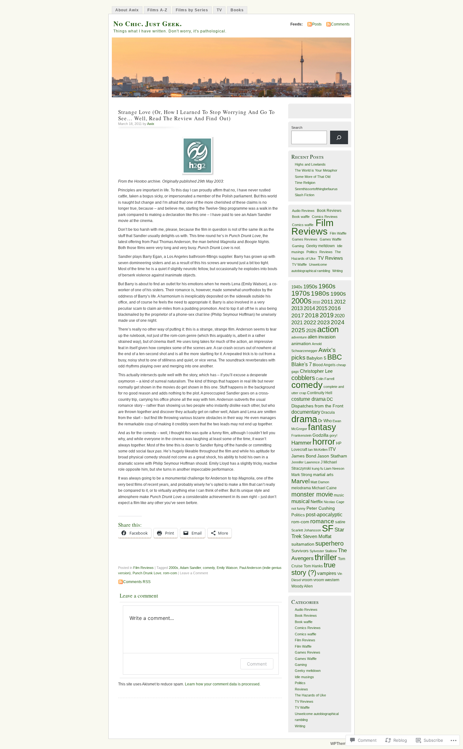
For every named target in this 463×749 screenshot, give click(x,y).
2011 (327, 301)
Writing (337, 271)
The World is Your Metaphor (316, 170)
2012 (340, 301)
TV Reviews (330, 258)
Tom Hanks (313, 566)
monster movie (312, 494)
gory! (333, 435)
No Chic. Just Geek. (147, 23)
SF (328, 528)
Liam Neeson (334, 468)
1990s (338, 294)
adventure (299, 337)
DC (330, 399)
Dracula (328, 412)
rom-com (170, 573)
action (328, 329)
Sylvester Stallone (323, 551)
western (332, 579)
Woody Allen (302, 586)
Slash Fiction (304, 195)
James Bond (303, 456)
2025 (298, 330)
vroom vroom (313, 580)
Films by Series (192, 10)
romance (322, 521)
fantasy (322, 427)
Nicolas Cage (334, 502)
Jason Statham (332, 455)
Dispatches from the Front (317, 405)
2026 (311, 330)
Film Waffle (338, 233)
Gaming (298, 246)
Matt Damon (320, 482)
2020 (339, 315)
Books (237, 10)
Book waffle (301, 216)
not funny (298, 508)
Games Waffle (330, 239)
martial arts (323, 474)
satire (340, 521)
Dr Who (325, 420)
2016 (334, 308)
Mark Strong (301, 475)
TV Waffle (299, 264)
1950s (310, 287)
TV (219, 10)
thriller (326, 557)
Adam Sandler (190, 568)
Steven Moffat (317, 536)
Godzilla (320, 435)
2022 (310, 322)
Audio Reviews (303, 211)
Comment (257, 664)
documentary (305, 412)
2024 (338, 322)
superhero (329, 543)
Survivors (300, 551)
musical (300, 501)
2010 (316, 302)
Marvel (300, 481)
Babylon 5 (316, 358)
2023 (323, 322)
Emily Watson (227, 568)
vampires (326, 573)
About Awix (127, 10)
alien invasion (321, 336)
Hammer (301, 443)
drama (304, 419)
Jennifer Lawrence (305, 462)
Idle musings (304, 677)
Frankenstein (301, 435)
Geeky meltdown (320, 246)
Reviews (326, 252)
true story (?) (313, 568)
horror (323, 441)
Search (296, 127)
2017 (297, 315)
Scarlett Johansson (306, 530)
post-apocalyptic (324, 514)
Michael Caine (324, 488)
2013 (297, 308)
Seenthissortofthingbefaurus (316, 189)
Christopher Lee (316, 371)
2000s (173, 568)
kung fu (317, 468)
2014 (309, 308)
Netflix (317, 501)
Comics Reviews (325, 216)
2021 (297, 322)
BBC (334, 357)
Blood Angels (324, 365)
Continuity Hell (319, 393)
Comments (340, 24)
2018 (312, 315)
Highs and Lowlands (310, 164)
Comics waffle (302, 225)
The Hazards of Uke (310, 695)
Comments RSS (137, 582)
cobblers (303, 377)
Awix (150, 124)
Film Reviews (143, 568)
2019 (327, 315)
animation (301, 343)
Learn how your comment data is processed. (222, 684)
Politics (311, 252)
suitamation (302, 544)
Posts (317, 24)
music (339, 495)
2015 (321, 308)
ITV (332, 449)
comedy (209, 568)
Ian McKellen (318, 449)
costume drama (308, 399)
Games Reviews (304, 239)
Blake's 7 (301, 364)
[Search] (339, 137)
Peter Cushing (320, 508)
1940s (296, 287)
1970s (300, 293)
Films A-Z (157, 10)
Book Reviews (329, 210)
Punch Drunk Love (147, 573)
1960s (326, 286)
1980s (320, 293)
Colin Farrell (325, 379)
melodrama (301, 488)
